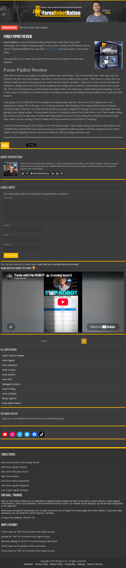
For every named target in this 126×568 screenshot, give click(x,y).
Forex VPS (7, 379)
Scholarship (70, 564)
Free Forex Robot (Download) (15, 481)
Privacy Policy (41, 564)
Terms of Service (94, 564)
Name (7, 225)
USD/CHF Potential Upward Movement (39, 541)
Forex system (51, 49)
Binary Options (9, 398)
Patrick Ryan (7, 532)
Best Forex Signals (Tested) (14, 467)
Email (7, 235)
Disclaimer (28, 564)
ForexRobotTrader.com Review (31, 546)
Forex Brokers (8, 374)
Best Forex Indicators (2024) (14, 471)
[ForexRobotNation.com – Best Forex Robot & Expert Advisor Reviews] (63, 11)
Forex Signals (8, 360)
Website (7, 244)
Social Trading (8, 389)
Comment (9, 198)
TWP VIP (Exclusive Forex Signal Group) (36, 532)
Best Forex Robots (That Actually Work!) (20, 462)
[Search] (84, 341)
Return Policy (56, 564)
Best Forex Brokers (10, 476)
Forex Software (9, 393)
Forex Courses (9, 370)
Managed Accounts (11, 384)
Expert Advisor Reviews (13, 355)
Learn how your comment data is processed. (58, 264)
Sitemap (81, 564)
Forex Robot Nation (11, 403)
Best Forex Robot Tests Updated (33, 27)
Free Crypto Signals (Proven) (14, 490)
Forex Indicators (9, 365)
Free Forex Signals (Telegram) (15, 485)
